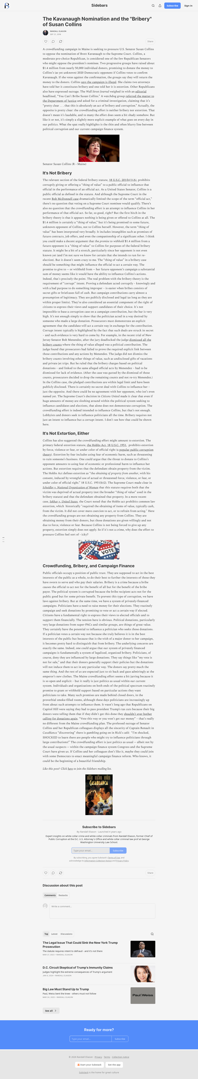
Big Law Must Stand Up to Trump (66, 989)
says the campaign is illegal (98, 82)
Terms (107, 1056)
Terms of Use (114, 857)
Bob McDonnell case (65, 199)
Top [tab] (46, 934)
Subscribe (172, 5)
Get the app (114, 1064)
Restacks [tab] (63, 895)
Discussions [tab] (66, 934)
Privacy (98, 1056)
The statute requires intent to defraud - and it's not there (72, 951)
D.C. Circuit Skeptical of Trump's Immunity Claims (78, 967)
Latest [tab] (54, 934)
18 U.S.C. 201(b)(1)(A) (122, 180)
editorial (140, 91)
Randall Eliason (58, 31)
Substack (83, 1072)
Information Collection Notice (98, 860)
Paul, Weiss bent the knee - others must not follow (69, 993)
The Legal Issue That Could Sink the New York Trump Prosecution (80, 945)
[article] (99, 951)
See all (49, 1010)
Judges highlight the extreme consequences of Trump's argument (77, 971)
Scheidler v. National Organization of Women (70, 487)
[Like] (46, 41)
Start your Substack (90, 1064)
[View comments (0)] (53, 41)
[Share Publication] (160, 5)
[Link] (38, 173)
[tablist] (56, 895)
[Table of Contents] (3, 540)
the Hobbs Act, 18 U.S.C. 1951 (106, 445)
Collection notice (120, 1056)
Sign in (188, 5)
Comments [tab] (50, 895)
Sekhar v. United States (64, 501)
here (70, 769)
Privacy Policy (122, 860)
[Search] (153, 5)
